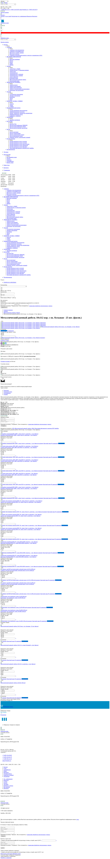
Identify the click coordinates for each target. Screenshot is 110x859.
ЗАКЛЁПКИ (10, 117)
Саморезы (9, 47)
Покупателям (7, 154)
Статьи (5, 781)
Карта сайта (4, 744)
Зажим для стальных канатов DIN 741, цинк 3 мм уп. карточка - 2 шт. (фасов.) (20, 529)
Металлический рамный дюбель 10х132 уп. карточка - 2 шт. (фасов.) (18, 664)
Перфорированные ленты (16, 114)
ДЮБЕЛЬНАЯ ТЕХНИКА (13, 82)
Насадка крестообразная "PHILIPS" (19, 125)
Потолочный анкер (14, 81)
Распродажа (15, 16)
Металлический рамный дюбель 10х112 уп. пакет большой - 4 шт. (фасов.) (20, 645)
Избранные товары (8, 706)
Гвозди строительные (15, 133)
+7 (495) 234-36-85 (7, 755)
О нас (6, 16)
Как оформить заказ (12, 157)
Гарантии (9, 160)
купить (2, 847)
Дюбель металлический (16, 87)
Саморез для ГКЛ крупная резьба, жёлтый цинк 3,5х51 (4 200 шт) (17, 584)
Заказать (3, 836)
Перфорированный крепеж (13, 107)
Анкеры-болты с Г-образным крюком (19, 70)
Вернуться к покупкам (6, 853)
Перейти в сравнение (6, 857)
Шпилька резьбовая (15, 59)
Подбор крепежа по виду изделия (18, 141)
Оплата (8, 158)
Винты (11, 60)
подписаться (4, 307)
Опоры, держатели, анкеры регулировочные (21, 113)
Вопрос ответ (10, 162)
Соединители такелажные (16, 94)
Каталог (3, 16)
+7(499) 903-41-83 (5, 9)
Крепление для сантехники (16, 90)
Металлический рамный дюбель (18, 79)
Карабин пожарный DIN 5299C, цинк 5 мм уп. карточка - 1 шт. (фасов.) (19, 488)
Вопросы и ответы (8, 785)
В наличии (3, 714)
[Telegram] (6, 343)
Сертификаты (10, 161)
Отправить (3, 425)
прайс (9, 16)
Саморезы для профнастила (17, 51)
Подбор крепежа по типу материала (19, 145)
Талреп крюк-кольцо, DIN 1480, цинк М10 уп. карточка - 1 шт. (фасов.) (19, 461)
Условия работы (8, 773)
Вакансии (29, 16)
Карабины (12, 97)
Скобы (11, 105)
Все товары (3, 712)
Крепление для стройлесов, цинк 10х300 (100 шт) (13, 611)
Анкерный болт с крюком (16, 75)
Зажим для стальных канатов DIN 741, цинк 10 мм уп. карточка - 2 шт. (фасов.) (21, 502)
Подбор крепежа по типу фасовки (18, 146)
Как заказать (7, 787)
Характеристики (8, 391)
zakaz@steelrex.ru (23, 9)
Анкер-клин (13, 71)
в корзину (42, 337)
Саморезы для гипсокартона (17, 50)
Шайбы (11, 64)
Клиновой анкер (14, 78)
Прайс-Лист (7, 165)
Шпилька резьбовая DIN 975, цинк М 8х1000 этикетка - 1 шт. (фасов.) (18, 556)
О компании (7, 170)
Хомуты (12, 103)
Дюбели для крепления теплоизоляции (19, 89)
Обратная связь (4, 731)
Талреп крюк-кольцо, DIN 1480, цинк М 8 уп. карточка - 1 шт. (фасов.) (19, 474)
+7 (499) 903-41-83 (7, 759)
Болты (11, 62)
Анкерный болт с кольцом (16, 74)
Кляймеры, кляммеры (15, 116)
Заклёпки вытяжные (15, 120)
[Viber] (1, 343)
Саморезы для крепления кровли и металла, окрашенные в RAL (26, 55)
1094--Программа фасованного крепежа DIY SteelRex (45, 428)
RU (3, 2)
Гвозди (8, 129)
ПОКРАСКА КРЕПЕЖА (10, 282)
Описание (6, 390)
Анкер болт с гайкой (15, 68)
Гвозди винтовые (14, 132)
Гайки (11, 63)
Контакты (34, 16)
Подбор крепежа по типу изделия (18, 142)
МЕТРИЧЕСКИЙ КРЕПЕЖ (14, 56)
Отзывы (6, 394)
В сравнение (10, 330)
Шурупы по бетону (14, 54)
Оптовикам (6, 776)
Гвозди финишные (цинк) (16, 136)
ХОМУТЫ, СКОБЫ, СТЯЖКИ (15, 101)
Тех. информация (8, 779)
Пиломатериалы (11, 149)
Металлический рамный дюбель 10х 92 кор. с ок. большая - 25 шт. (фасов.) (20, 626)
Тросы (11, 98)
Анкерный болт (14, 72)
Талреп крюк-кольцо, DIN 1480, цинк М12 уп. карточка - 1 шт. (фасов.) (19, 447)
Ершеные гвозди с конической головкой (20, 137)
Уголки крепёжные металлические (18, 110)
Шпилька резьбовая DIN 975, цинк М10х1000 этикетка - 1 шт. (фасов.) (19, 543)
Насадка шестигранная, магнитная (18, 128)
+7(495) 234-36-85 (14, 9)
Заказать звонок (5, 12)
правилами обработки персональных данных (40, 305)
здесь (77, 819)
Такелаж (9, 91)
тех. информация (22, 16)
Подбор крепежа (11, 138)
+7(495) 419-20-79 (32, 9)
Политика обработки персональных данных (18, 744)
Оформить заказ (5, 23)
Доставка (6, 152)
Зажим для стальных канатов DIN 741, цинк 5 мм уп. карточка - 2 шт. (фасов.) (20, 515)
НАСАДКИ (9, 121)
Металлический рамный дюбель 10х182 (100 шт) (13, 682)
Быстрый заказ (47, 443)
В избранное (4, 330)
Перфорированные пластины (17, 111)
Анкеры (9, 66)
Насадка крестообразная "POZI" (18, 126)
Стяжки (12, 106)
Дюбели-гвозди (14, 85)
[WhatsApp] (3, 343)
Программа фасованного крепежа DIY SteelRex (22, 148)
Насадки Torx (13, 124)
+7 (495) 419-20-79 (7, 757)
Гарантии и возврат (9, 775)
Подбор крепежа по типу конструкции (19, 144)
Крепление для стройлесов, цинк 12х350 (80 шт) (13, 597)
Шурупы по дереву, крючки (17, 52)
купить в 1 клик (5, 340)
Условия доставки (5, 361)
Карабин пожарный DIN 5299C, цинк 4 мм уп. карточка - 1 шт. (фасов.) (19, 435)
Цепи (11, 99)
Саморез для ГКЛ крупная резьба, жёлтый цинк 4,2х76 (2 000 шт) (17, 570)
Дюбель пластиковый (15, 86)
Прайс (5, 771)
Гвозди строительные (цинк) (17, 134)
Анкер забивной (14, 77)
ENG (6, 2)
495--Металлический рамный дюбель (21, 428)
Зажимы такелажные (15, 95)
